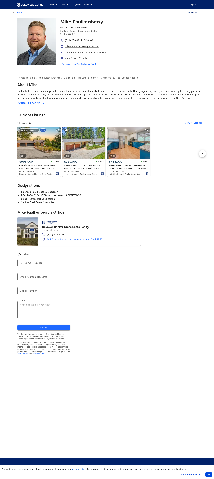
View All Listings (193, 122)
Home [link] (20, 12)
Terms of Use (22, 354)
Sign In (194, 4)
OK (208, 474)
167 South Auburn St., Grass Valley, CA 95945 (75, 239)
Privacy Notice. (38, 354)
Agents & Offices (81, 4)
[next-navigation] (202, 153)
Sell (63, 4)
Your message (25, 301)
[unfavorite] (57, 130)
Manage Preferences (191, 474)
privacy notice (79, 469)
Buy (52, 4)
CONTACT (44, 327)
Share (194, 12)
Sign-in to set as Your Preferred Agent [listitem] (78, 64)
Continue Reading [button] (28, 103)
